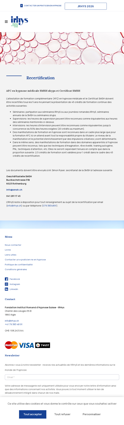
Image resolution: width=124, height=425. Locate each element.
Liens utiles (10, 254)
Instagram (15, 284)
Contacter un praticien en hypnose (43, 5)
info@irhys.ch (14, 205)
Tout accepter (32, 414)
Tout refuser (62, 414)
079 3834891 (50, 205)
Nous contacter (13, 244)
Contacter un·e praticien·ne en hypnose (25, 259)
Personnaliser (92, 414)
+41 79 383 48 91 (13, 324)
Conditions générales (16, 269)
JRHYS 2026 (86, 6)
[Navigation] (6, 21)
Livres (8, 249)
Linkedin (14, 289)
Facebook (15, 279)
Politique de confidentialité (19, 264)
